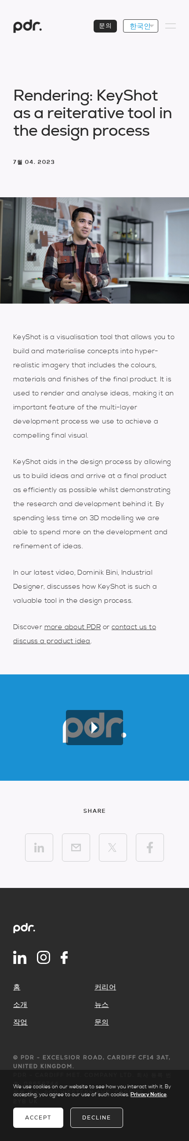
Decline (96, 1117)
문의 (105, 26)
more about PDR (72, 627)
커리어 (105, 987)
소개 (20, 1004)
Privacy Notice (149, 1094)
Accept (38, 1117)
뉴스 (101, 1004)
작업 (20, 1022)
